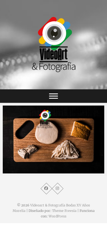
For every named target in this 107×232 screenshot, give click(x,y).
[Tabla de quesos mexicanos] (53, 139)
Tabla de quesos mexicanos (35, 170)
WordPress (57, 216)
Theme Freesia (64, 211)
